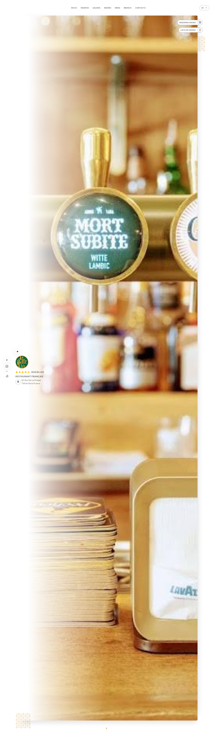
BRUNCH (127, 8)
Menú (117, 8)
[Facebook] (7, 360)
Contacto (140, 8)
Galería (96, 8)
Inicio (74, 8)
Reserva (85, 8)
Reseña (107, 8)
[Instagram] (7, 366)
